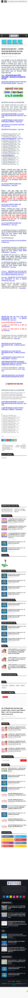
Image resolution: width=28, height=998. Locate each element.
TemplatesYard (12, 983)
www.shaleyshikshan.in (7, 155)
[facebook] (7, 836)
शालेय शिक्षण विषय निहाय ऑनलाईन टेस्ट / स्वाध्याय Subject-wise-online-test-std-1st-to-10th (7, 510)
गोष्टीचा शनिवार (15, 43)
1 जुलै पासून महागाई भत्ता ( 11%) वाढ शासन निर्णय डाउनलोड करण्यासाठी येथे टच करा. (12, 376)
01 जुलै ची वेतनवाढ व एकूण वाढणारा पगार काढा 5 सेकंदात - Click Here (12, 121)
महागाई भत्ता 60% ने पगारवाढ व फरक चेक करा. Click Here (12, 125)
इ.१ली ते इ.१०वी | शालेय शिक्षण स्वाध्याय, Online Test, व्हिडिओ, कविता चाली (20, 510)
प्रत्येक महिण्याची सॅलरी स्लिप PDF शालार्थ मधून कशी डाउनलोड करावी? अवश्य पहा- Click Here (13, 115)
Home (2, 45)
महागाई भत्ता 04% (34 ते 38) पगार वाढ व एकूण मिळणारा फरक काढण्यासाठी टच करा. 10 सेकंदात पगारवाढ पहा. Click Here (14, 273)
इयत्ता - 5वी (4, 41)
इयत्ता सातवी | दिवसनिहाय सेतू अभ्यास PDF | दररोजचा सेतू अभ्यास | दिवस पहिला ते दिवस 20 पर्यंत (17, 794)
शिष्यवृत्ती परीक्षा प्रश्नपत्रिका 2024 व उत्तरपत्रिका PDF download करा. (16, 942)
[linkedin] (20, 897)
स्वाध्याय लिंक (4, 43)
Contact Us (18, 981)
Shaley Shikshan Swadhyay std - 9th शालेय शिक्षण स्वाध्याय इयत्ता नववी (16, 633)
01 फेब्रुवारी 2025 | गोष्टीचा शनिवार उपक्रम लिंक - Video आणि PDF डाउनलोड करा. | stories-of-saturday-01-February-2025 (17, 750)
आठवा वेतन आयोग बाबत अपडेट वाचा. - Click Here (12, 138)
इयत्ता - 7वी (14, 41)
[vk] (20, 843)
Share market (5, 685)
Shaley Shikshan (5, 56)
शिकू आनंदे (9, 43)
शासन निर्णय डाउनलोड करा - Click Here (14, 234)
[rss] (7, 839)
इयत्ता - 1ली (4, 40)
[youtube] (7, 846)
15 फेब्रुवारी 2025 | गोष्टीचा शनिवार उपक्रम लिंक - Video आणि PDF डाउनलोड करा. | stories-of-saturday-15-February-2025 (17, 735)
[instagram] (7, 843)
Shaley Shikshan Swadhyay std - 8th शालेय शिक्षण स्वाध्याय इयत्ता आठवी (16, 639)
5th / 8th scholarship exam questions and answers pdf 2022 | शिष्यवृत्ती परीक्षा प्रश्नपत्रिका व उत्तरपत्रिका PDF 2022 (17, 807)
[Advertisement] (14, 18)
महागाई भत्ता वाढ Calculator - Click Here (12, 129)
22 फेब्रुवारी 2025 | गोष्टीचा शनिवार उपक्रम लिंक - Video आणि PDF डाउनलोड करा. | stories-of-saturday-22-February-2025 (17, 728)
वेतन (5, 45)
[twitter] (20, 836)
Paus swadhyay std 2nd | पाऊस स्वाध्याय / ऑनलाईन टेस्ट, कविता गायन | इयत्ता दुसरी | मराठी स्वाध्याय (17, 907)
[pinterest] (20, 839)
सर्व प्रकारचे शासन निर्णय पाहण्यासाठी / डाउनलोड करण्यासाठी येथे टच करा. (13, 77)
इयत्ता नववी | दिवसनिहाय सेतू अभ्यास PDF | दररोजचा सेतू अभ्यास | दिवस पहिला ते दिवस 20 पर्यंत (17, 826)
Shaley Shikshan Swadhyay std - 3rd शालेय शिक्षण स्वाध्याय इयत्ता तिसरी (16, 587)
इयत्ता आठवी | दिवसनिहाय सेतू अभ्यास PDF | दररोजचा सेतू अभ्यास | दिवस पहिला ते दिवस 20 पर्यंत (17, 800)
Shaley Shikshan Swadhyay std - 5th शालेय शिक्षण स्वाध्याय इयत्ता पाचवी (16, 548)
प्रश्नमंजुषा (20, 43)
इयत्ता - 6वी (9, 41)
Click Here (22, 288)
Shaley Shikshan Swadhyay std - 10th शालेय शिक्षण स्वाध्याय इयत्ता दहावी (17, 627)
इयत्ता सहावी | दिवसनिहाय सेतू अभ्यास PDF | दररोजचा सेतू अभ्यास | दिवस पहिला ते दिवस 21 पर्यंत (17, 819)
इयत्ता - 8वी (20, 41)
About (13, 981)
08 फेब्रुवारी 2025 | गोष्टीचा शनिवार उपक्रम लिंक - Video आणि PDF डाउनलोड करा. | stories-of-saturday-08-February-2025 (17, 743)
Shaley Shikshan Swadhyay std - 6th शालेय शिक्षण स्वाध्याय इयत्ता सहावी (16, 610)
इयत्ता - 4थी (20, 40)
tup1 (7, 436)
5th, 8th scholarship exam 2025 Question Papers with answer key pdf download (17, 936)
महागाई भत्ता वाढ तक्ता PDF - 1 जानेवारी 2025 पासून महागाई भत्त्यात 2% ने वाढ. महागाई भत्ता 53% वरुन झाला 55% (17, 770)
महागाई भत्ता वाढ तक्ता (12, 436)
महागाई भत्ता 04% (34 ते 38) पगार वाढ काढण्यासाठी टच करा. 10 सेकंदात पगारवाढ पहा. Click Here (14, 279)
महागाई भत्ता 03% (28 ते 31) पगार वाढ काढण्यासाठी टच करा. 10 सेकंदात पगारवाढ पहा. (13, 345)
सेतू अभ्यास (4, 687)
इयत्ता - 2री (9, 40)
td (4, 436)
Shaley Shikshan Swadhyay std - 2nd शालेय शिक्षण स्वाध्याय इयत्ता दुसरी (16, 593)
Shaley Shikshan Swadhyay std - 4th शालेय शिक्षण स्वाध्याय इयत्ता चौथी (16, 542)
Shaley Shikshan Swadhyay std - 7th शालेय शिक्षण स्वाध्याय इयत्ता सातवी (16, 604)
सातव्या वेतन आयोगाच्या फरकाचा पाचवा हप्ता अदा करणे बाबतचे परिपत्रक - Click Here (13, 82)
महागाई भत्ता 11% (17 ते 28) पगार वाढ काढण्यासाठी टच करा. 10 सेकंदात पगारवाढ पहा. (13, 352)
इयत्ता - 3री (15, 40)
